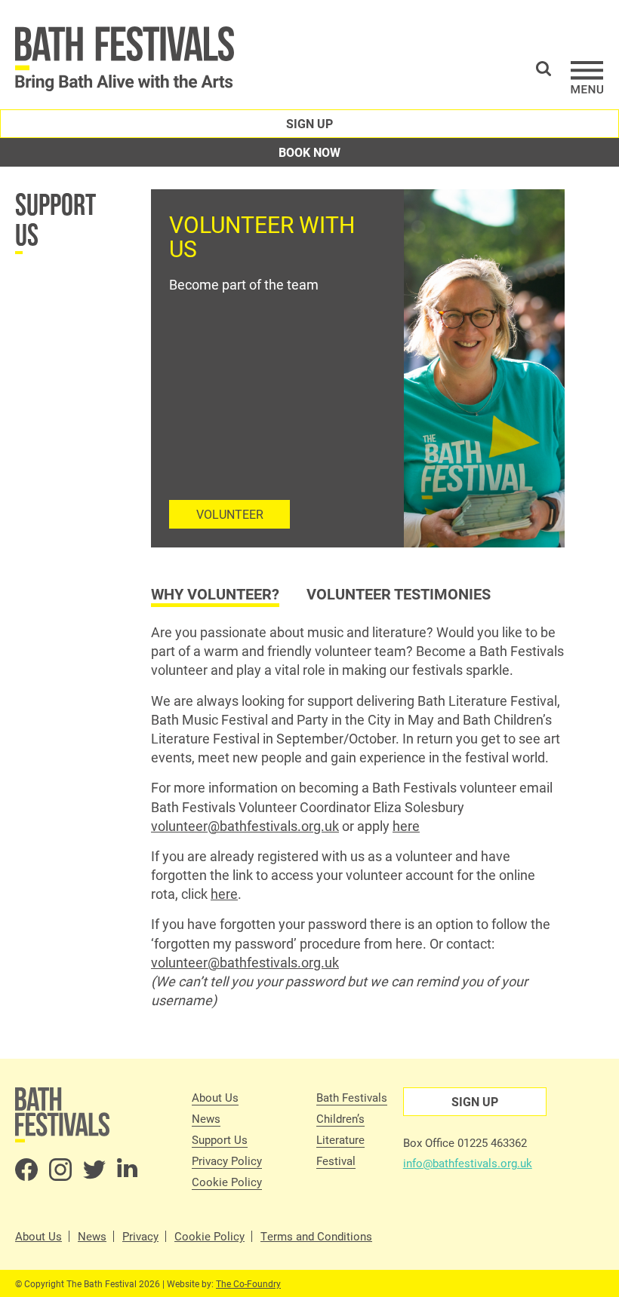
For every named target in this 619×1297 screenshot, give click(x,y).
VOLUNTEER (229, 514)
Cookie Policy (227, 1181)
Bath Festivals (351, 1097)
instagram (60, 1169)
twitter (94, 1169)
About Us (215, 1097)
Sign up (309, 123)
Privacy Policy (227, 1160)
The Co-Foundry (248, 1283)
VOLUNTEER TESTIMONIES (398, 593)
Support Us (55, 219)
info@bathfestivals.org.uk (467, 1162)
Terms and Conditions (316, 1236)
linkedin (128, 1169)
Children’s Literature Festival (340, 1139)
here (406, 826)
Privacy (140, 1236)
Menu (587, 77)
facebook (26, 1169)
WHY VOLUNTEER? (215, 593)
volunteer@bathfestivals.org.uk (245, 826)
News (206, 1118)
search (543, 68)
